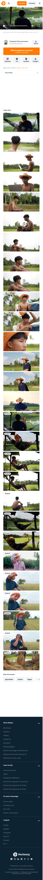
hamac (20, 679)
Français (6, 844)
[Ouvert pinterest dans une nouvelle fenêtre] (21, 863)
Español (6, 833)
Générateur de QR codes (12, 760)
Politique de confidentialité (28, 876)
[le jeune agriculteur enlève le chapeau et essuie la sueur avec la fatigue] (21, 560)
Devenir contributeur (10, 817)
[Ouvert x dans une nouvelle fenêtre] (27, 863)
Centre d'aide (8, 806)
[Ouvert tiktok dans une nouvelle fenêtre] (24, 863)
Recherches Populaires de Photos (15, 790)
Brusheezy (7, 727)
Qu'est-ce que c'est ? (22, 68)
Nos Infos (6, 813)
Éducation (6, 742)
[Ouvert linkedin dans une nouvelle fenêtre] (17, 863)
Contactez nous (8, 809)
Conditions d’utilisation (11, 876)
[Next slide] (34, 678)
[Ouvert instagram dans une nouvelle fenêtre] (14, 863)
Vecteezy (6, 731)
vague (29, 679)
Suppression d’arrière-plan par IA (15, 756)
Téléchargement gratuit (21, 51)
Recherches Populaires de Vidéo (14, 793)
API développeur (9, 746)
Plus (4, 848)
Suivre (36, 43)
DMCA (5, 776)
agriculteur (9, 679)
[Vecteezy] (3, 3)
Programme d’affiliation (11, 779)
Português (7, 837)
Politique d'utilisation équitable (20, 878)
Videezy (6, 735)
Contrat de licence (9, 772)
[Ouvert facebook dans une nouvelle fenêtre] (11, 863)
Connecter (32, 3)
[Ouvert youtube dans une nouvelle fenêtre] (31, 863)
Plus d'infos (8, 72)
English (6, 829)
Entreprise (7, 738)
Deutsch (6, 841)
